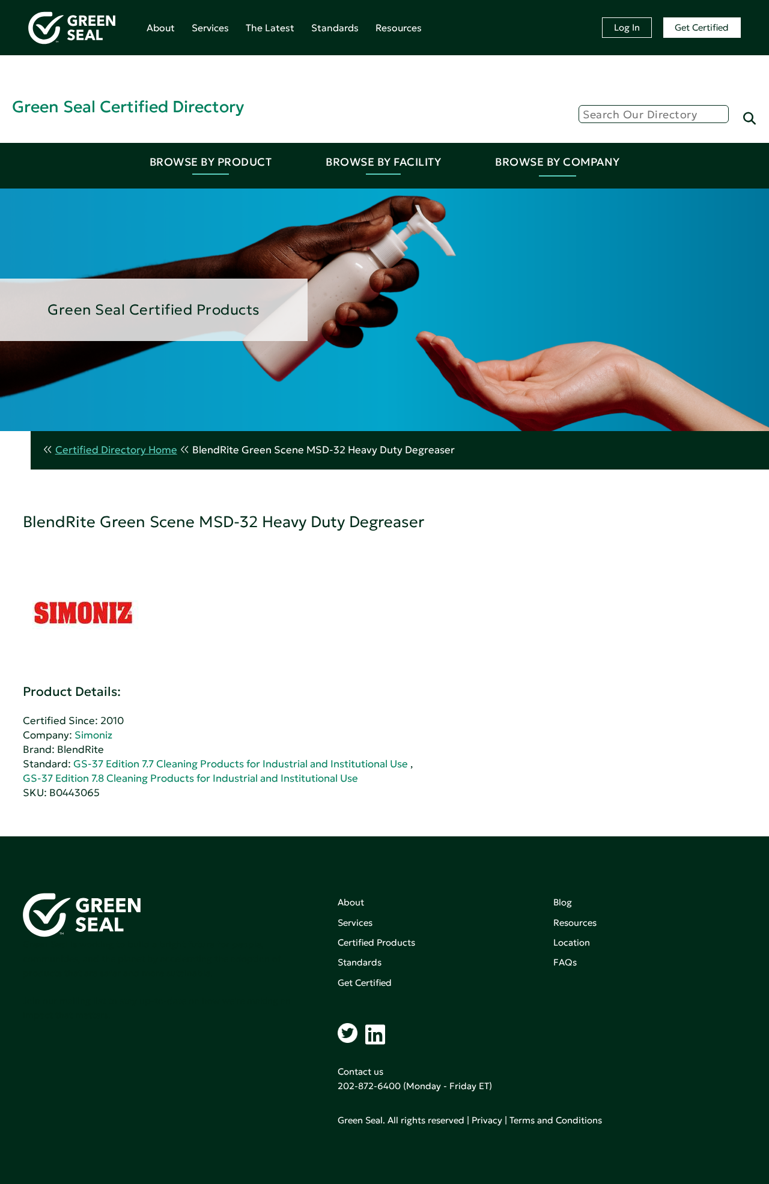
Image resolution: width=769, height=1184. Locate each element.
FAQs (565, 962)
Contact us (360, 1071)
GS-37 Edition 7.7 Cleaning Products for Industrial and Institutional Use (240, 764)
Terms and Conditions (555, 1120)
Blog (562, 902)
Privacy (487, 1120)
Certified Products (376, 942)
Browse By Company (557, 162)
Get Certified (702, 27)
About (161, 28)
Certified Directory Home (116, 450)
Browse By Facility (383, 162)
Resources (398, 28)
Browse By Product (211, 162)
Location (571, 942)
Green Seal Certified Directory (128, 106)
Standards (335, 28)
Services (210, 28)
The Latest (270, 28)
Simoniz (93, 735)
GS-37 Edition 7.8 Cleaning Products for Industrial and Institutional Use (190, 778)
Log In (627, 27)
